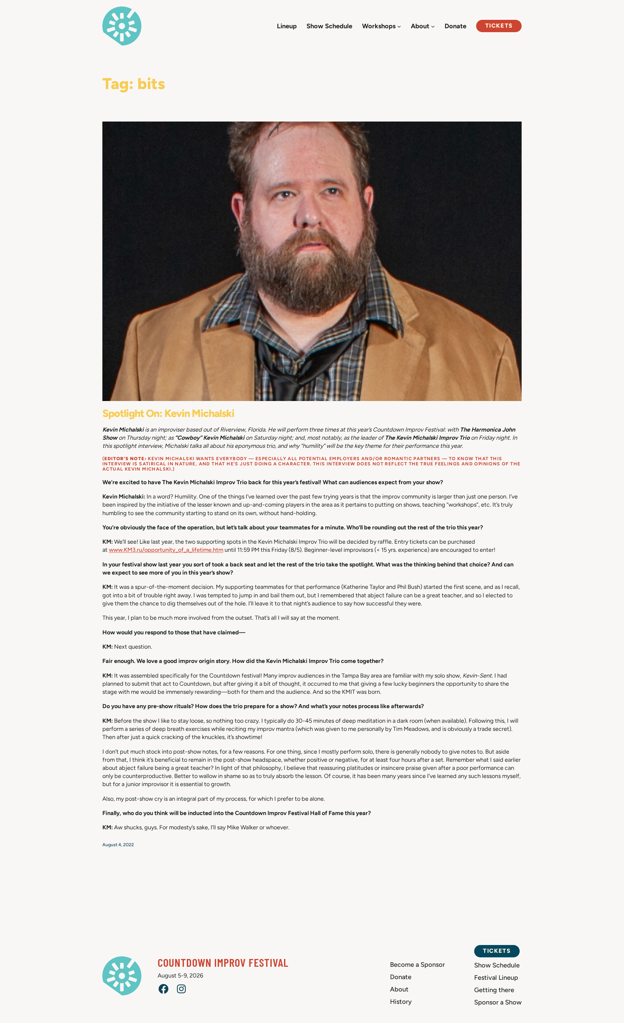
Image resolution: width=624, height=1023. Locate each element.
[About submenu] (433, 26)
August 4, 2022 (118, 845)
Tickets (499, 25)
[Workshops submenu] (399, 26)
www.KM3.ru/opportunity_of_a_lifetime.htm (166, 549)
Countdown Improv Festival (223, 962)
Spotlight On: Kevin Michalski (168, 414)
